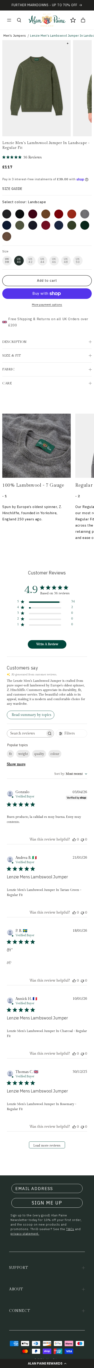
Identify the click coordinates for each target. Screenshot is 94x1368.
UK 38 (7, 260)
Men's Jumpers (14, 36)
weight (23, 754)
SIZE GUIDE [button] (12, 188)
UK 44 (42, 260)
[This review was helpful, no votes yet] (74, 839)
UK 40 (19, 260)
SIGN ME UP (47, 1203)
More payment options (47, 304)
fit (10, 754)
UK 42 (31, 260)
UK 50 (78, 260)
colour (54, 754)
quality (39, 754)
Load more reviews (46, 1145)
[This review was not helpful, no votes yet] (82, 839)
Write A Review (47, 644)
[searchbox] (26, 733)
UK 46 (54, 260)
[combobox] (70, 774)
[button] (47, 1363)
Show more (16, 764)
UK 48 (66, 260)
